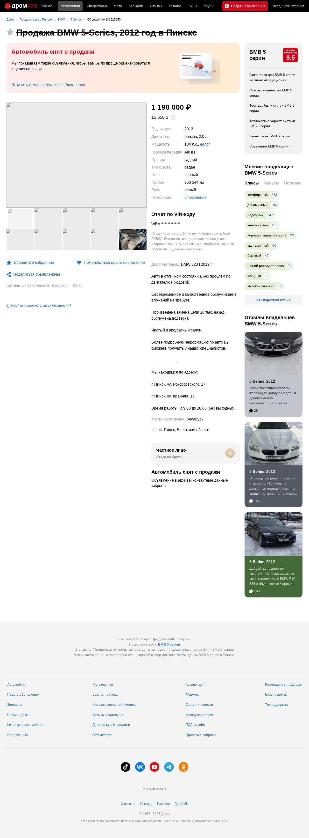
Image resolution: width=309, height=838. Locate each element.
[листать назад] (16, 155)
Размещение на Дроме (283, 684)
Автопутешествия (199, 715)
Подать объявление (23, 694)
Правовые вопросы (201, 735)
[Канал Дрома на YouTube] (154, 767)
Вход (288, 6)
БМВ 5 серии (257, 55)
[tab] (252, 183)
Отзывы (156, 6)
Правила (163, 804)
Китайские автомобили (25, 725)
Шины (192, 6)
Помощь (146, 804)
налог (205, 144)
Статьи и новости (199, 704)
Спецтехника (17, 735)
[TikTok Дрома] (125, 767)
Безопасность (276, 694)
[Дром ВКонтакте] (140, 767)
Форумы (192, 694)
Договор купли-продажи (111, 725)
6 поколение (195, 197)
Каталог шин (195, 684)
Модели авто (152, 789)
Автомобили (70, 6)
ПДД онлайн (195, 725)
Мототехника (102, 684)
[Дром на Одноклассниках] (183, 767)
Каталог (175, 6)
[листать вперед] (137, 155)
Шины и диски (18, 715)
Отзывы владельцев (108, 715)
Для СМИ (181, 804)
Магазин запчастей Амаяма (114, 704)
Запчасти (136, 6)
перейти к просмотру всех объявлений (40, 305)
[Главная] (21, 6)
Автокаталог (102, 735)
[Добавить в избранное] (10, 32)
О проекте (128, 804)
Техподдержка (276, 704)
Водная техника (105, 694)
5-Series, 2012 (262, 381)
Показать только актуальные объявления (48, 85)
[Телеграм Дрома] (169, 767)
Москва (47, 6)
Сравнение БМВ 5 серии (268, 146)
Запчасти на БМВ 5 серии (269, 136)
